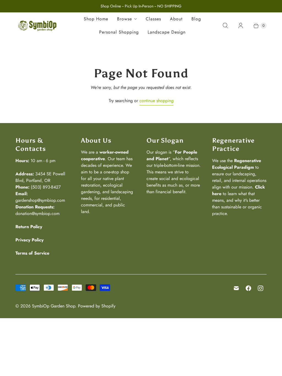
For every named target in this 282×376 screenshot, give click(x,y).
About (176, 19)
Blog (196, 19)
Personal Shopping (119, 32)
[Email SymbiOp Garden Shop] (236, 288)
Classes (153, 19)
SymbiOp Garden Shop (53, 306)
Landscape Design (167, 32)
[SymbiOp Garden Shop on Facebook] (248, 288)
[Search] (225, 25)
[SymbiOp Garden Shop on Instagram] (260, 288)
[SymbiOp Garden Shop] (37, 25)
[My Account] (240, 25)
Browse (124, 19)
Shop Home (96, 19)
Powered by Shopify (96, 306)
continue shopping (156, 100)
